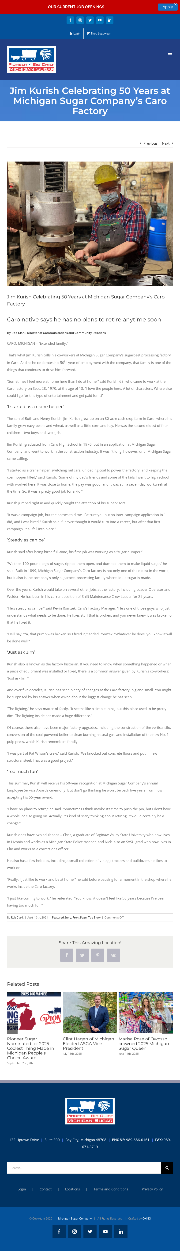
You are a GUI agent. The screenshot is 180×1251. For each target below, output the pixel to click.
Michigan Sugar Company (75, 1218)
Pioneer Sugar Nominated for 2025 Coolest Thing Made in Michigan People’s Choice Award (26, 1013)
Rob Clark (17, 917)
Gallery (43, 1013)
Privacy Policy (152, 1189)
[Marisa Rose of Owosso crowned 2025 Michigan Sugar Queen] (146, 1012)
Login (22, 1189)
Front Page (80, 917)
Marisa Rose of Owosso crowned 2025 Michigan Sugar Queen (137, 1013)
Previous (150, 143)
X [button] (175, 5)
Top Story (94, 917)
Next (165, 143)
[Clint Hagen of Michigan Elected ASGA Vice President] (90, 1012)
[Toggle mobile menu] (170, 53)
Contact (46, 1189)
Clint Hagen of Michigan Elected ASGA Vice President (81, 1013)
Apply (168, 7)
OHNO (146, 1218)
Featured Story (61, 917)
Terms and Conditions (111, 1189)
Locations (72, 1189)
